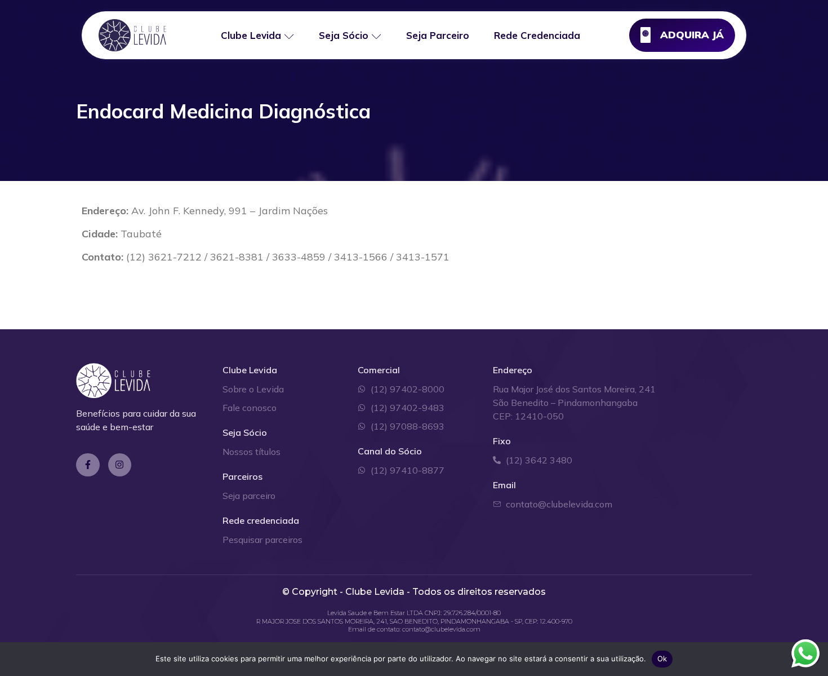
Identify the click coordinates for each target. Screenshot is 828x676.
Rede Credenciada (537, 35)
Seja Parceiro (437, 35)
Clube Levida (251, 35)
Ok (662, 658)
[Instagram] (120, 465)
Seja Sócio (343, 35)
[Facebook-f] (88, 465)
